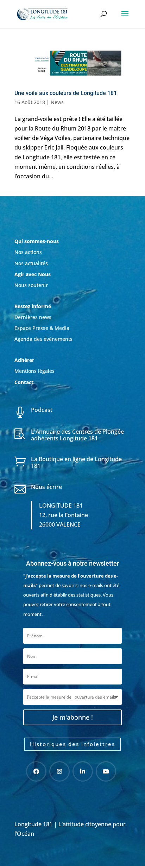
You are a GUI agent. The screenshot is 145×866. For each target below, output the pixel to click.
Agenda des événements (43, 339)
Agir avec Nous (32, 274)
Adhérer (25, 360)
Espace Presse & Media (41, 328)
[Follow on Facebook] (36, 771)
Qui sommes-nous (36, 241)
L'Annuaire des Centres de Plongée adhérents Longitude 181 (77, 435)
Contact (23, 382)
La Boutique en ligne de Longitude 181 (76, 462)
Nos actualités (31, 263)
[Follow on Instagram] (59, 771)
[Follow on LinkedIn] (82, 771)
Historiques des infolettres (72, 743)
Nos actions (28, 252)
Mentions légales (34, 371)
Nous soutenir (31, 285)
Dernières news (32, 317)
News (57, 102)
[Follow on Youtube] (106, 771)
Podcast (41, 410)
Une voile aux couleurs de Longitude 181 (65, 93)
